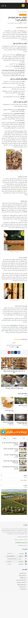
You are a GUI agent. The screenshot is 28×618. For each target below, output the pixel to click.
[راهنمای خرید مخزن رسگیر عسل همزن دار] (7, 417)
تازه (24, 438)
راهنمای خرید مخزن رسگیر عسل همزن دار (8, 422)
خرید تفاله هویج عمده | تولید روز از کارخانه (11, 455)
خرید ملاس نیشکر (22, 575)
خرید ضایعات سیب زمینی (21, 580)
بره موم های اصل (14, 325)
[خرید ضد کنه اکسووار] (21, 400)
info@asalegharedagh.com (12, 559)
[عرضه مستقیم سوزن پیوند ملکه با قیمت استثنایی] (21, 417)
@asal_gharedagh (10, 556)
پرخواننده (14, 438)
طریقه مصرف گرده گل (9, 410)
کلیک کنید (9, 561)
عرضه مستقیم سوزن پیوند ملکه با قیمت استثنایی (22, 422)
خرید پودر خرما (23, 589)
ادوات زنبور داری (20, 12)
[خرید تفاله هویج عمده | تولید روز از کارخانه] (23, 456)
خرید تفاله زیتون (23, 573)
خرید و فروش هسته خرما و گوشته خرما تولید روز (10, 467)
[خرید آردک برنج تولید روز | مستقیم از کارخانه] (23, 450)
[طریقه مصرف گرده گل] (7, 403)
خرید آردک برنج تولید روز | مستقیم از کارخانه (10, 449)
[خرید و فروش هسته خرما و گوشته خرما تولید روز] (23, 468)
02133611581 (20, 545)
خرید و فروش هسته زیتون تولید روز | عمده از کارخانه (10, 461)
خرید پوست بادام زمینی (21, 582)
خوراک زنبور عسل (17, 339)
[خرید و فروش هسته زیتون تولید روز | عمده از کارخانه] (23, 462)
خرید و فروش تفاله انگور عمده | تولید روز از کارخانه (10, 443)
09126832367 (10, 553)
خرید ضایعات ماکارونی (21, 584)
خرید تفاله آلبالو (23, 578)
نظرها (4, 438)
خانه (25, 12)
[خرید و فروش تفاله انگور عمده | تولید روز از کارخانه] (23, 444)
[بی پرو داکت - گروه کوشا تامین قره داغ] (23, 6)
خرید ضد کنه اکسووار (23, 405)
